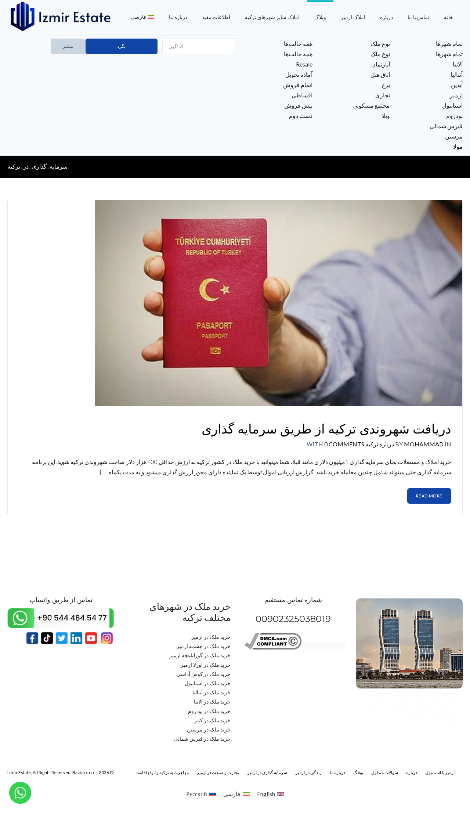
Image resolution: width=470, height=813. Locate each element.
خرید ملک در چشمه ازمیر (204, 646)
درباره (386, 17)
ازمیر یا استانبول (440, 772)
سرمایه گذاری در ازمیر (267, 772)
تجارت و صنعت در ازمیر (218, 772)
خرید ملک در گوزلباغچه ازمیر (200, 655)
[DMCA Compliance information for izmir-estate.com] (273, 647)
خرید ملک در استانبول (208, 683)
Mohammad (424, 443)
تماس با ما (418, 17)
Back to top (83, 772)
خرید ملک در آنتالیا (211, 692)
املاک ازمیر (353, 17)
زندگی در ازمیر (308, 772)
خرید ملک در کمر (212, 720)
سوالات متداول (384, 772)
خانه (448, 17)
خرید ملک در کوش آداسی (203, 674)
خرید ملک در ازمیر (211, 637)
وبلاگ (320, 17)
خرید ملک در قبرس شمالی (202, 738)
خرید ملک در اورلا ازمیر (206, 665)
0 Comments (344, 443)
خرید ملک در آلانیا (212, 701)
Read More (429, 496)
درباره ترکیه (379, 443)
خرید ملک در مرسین (209, 729)
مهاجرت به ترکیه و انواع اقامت (162, 772)
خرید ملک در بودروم (209, 711)
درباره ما (178, 17)
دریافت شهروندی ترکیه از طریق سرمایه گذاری (326, 429)
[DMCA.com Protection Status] (325, 647)
